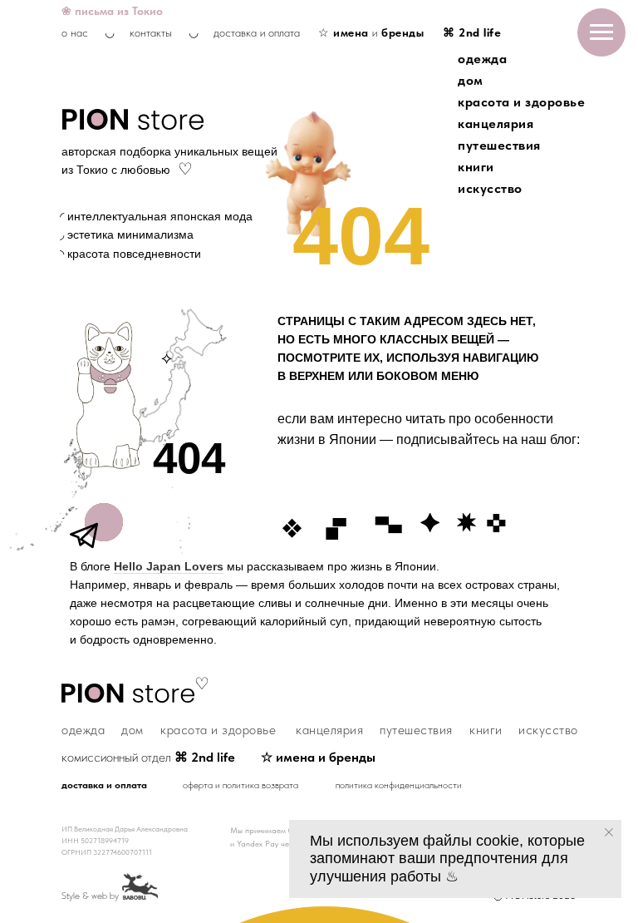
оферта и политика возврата (240, 785)
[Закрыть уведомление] (609, 832)
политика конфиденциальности (399, 785)
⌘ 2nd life (472, 32)
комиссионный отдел (148, 757)
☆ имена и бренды (318, 757)
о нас (74, 32)
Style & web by (90, 895)
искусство (490, 188)
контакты (151, 32)
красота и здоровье (521, 102)
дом (470, 80)
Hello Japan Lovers (168, 566)
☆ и (371, 32)
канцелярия (495, 123)
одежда (482, 59)
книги (476, 167)
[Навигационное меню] (601, 32)
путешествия (499, 145)
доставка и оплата (256, 32)
